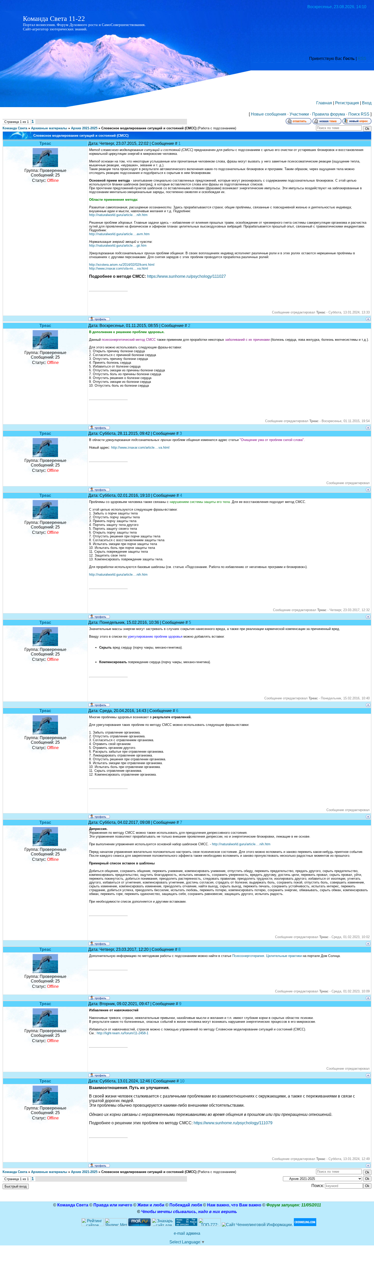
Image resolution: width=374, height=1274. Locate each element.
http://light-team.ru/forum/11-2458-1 (122, 1033)
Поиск (354, 114)
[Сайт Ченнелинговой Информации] (257, 1224)
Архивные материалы (49, 128)
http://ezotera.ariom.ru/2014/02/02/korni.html (121, 265)
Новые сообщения (268, 114)
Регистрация (347, 103)
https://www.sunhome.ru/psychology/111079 (233, 1123)
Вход (366, 103)
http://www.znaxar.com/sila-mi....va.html (118, 268)
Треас (45, 143)
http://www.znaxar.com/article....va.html (140, 447)
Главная (324, 103)
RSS (362, 58)
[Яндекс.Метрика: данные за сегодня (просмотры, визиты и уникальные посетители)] (116, 1222)
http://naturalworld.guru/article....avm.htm (119, 234)
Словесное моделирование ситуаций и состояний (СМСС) (148, 128)
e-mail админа (187, 1233)
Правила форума (328, 114)
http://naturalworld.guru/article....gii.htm (118, 245)
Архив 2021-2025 (84, 128)
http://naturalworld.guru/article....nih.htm (118, 215)
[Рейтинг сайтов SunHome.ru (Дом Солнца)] (92, 1224)
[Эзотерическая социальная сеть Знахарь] (163, 1224)
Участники (299, 114)
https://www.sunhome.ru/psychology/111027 (186, 276)
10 (182, 1081)
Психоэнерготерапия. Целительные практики (267, 956)
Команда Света (15, 128)
